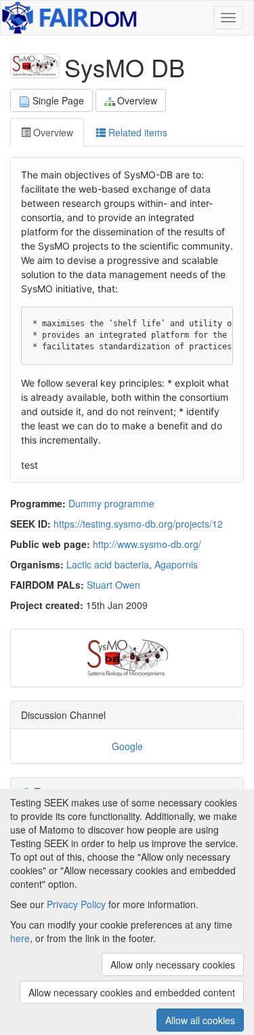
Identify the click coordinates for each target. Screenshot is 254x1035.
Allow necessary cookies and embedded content (131, 992)
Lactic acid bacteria (107, 564)
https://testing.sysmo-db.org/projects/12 (138, 523)
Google (127, 746)
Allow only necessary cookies (172, 964)
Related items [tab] (136, 132)
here (20, 938)
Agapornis (176, 564)
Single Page (58, 100)
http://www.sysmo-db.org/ (147, 544)
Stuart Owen (113, 584)
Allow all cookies (200, 1020)
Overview (137, 100)
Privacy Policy (76, 904)
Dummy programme (111, 503)
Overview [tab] (51, 132)
